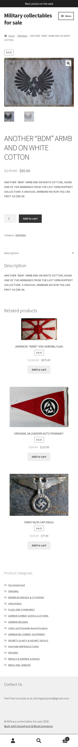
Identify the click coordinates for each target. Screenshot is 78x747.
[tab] (39, 253)
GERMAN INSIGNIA (18, 622)
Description (11, 253)
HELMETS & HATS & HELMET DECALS (28, 640)
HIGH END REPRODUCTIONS (23, 646)
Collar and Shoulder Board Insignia (28, 628)
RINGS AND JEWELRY (19, 665)
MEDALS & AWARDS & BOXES (24, 658)
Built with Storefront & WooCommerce (28, 726)
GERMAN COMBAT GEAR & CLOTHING (28, 615)
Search (39, 741)
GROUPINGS (15, 603)
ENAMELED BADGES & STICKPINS (26, 597)
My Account (13, 741)
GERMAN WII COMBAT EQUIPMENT (26, 634)
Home (11, 35)
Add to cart (30, 218)
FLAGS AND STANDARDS (21, 609)
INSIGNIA (13, 652)
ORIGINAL (22, 35)
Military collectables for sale (28, 19)
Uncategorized (16, 585)
